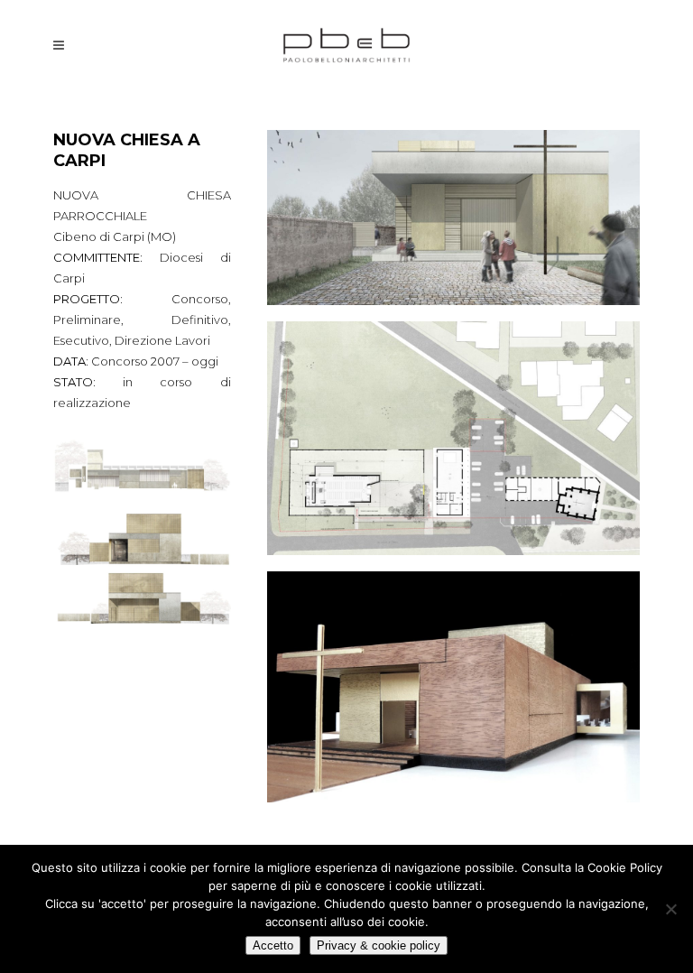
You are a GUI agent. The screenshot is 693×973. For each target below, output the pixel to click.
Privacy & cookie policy (378, 945)
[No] (670, 909)
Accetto (273, 945)
